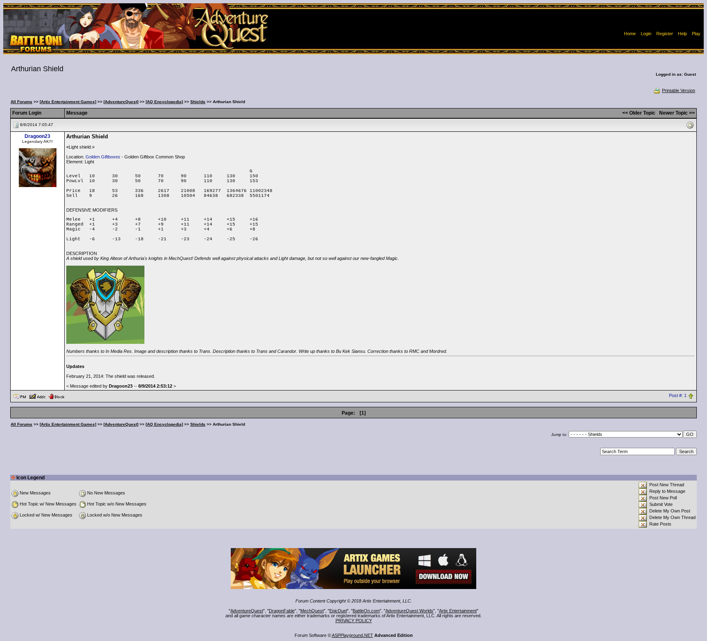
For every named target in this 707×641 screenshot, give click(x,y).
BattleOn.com (366, 610)
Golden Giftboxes (103, 156)
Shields (197, 101)
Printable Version (678, 90)
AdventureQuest (246, 610)
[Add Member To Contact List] (37, 395)
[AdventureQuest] (121, 101)
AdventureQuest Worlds (409, 610)
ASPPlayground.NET (352, 635)
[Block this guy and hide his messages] (56, 395)
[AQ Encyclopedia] (164, 101)
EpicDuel (338, 610)
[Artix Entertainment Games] (68, 101)
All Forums (21, 101)
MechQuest (312, 610)
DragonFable (282, 610)
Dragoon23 (37, 136)
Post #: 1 (678, 395)
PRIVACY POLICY (353, 620)
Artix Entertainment (458, 610)
